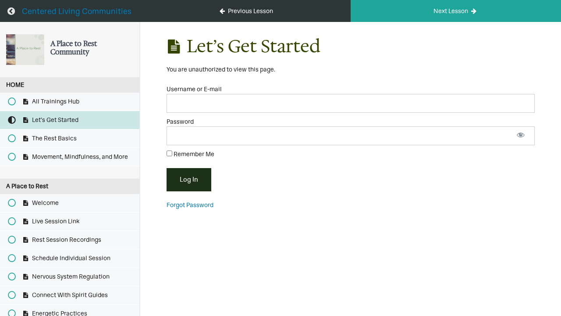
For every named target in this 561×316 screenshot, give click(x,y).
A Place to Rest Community (73, 47)
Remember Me (193, 154)
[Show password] (521, 135)
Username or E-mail (194, 89)
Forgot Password (190, 205)
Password (180, 122)
